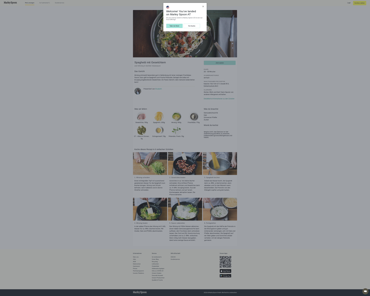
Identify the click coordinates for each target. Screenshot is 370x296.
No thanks (191, 26)
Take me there (174, 26)
